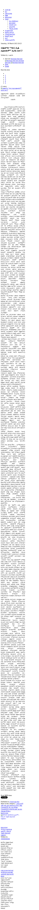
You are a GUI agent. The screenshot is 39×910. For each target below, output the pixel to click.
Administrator (5, 839)
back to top (4, 813)
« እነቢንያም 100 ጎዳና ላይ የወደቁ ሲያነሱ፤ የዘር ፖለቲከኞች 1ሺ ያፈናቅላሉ (12, 805)
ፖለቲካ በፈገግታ (14, 802)
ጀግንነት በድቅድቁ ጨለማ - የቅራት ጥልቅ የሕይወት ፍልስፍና (6, 832)
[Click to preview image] (13, 90)
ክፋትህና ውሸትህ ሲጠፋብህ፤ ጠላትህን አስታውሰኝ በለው (7, 873)
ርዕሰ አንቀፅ (4, 870)
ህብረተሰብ (4, 827)
